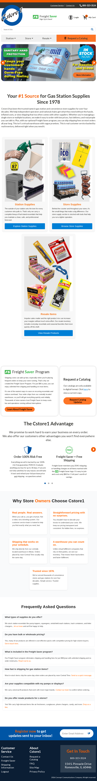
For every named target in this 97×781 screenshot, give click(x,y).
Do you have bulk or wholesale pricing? (25, 634)
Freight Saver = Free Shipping (69, 458)
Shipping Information (7, 766)
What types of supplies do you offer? (23, 617)
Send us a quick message (81, 675)
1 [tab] (45, 483)
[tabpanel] (27, 463)
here (86, 389)
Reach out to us (24, 661)
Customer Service (57, 5)
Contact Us (70, 5)
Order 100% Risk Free (28, 456)
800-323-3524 (78, 758)
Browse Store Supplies (72, 226)
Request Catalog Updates (78, 400)
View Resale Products (48, 333)
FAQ (32, 763)
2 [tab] (48, 483)
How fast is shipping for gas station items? (26, 669)
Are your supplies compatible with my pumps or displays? (34, 683)
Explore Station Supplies (24, 226)
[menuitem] (11, 38)
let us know (18, 626)
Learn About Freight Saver (19, 409)
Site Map (34, 767)
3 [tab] (52, 483)
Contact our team (62, 690)
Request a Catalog (35, 758)
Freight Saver (8, 760)
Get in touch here (11, 644)
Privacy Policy (37, 771)
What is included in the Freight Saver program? (29, 652)
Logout (5, 771)
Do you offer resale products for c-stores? (26, 698)
